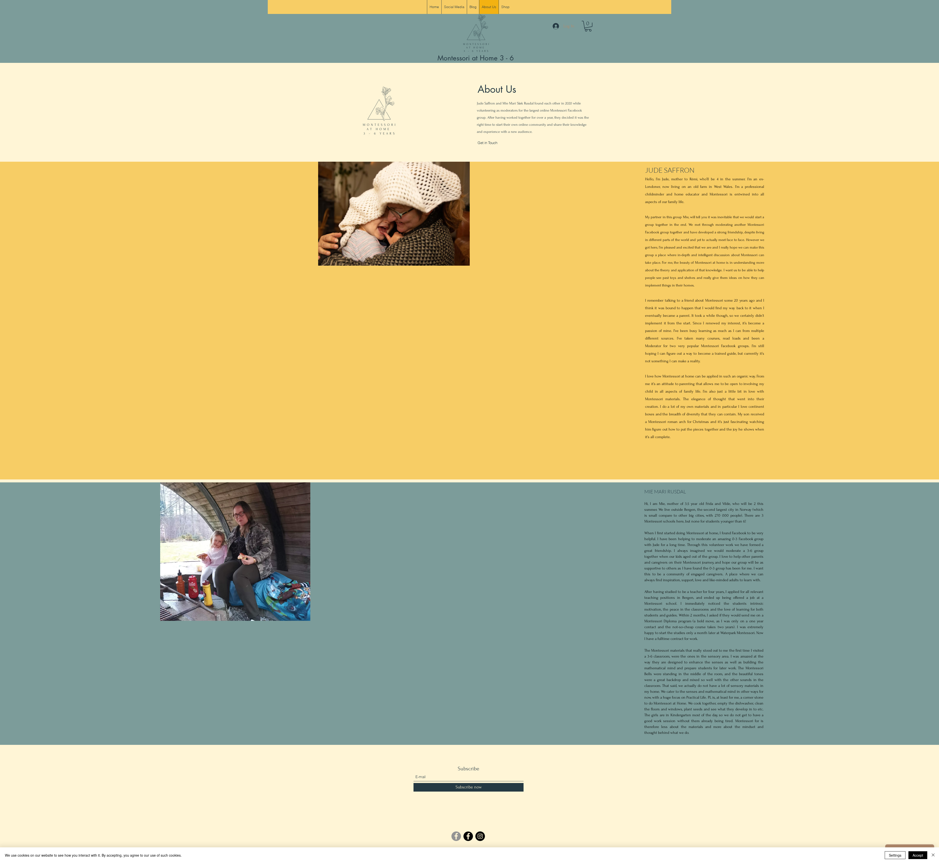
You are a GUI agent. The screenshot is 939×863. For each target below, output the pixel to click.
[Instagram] (480, 836)
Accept (918, 855)
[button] (588, 26)
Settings (895, 855)
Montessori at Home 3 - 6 (475, 58)
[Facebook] (468, 836)
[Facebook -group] (456, 836)
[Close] (933, 855)
